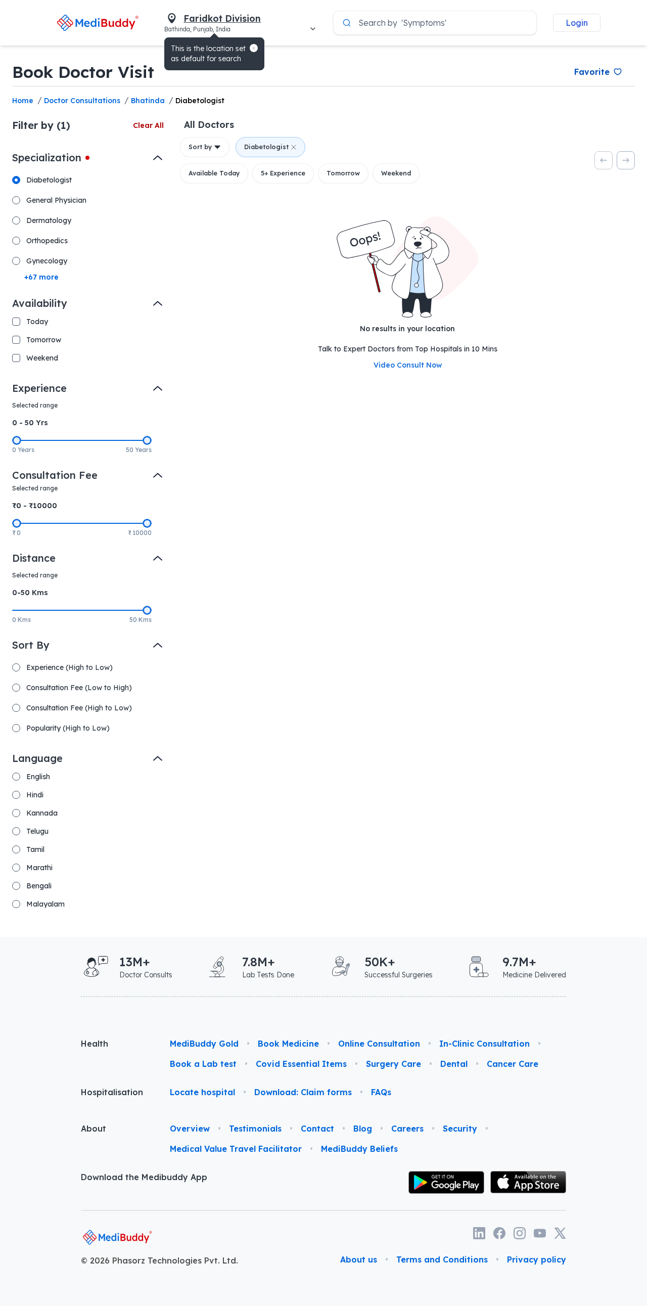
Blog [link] (362, 1128)
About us (358, 1259)
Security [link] (460, 1128)
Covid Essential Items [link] (301, 1064)
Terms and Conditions (442, 1259)
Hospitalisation (112, 1092)
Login (577, 23)
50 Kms (140, 619)
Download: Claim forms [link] (303, 1092)
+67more (41, 277)
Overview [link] (190, 1128)
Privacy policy (536, 1259)
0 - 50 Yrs (30, 422)
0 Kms (21, 619)
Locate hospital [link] (202, 1092)
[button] (254, 48)
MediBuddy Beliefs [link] (359, 1149)
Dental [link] (454, 1064)
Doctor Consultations (82, 100)
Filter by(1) (41, 125)
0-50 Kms (30, 592)
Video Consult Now (408, 365)
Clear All (148, 125)
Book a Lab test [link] (203, 1064)
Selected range (35, 405)
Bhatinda (148, 100)
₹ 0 (16, 532)
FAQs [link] (381, 1092)
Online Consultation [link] (379, 1044)
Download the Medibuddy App (144, 1177)
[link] (97, 22)
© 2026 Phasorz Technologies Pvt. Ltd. (159, 1260)
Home (22, 100)
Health (94, 1044)
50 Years (139, 450)
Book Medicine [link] (288, 1044)
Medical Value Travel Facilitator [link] (236, 1149)
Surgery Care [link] (393, 1064)
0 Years (23, 450)
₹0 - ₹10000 (34, 505)
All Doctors (209, 124)
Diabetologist (199, 100)
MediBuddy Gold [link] (204, 1044)
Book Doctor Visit (83, 72)
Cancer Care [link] (512, 1064)
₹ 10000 (140, 532)
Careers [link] (407, 1128)
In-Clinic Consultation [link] (484, 1044)
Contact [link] (317, 1128)
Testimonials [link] (255, 1128)
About (93, 1128)
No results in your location (407, 328)
